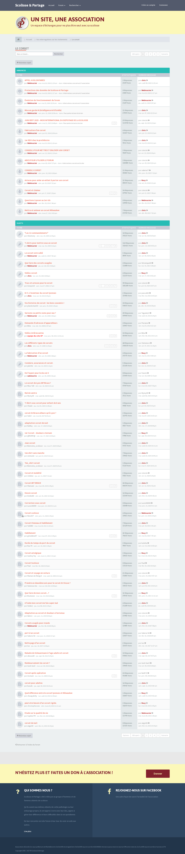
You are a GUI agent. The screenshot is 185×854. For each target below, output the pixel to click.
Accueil (51, 5)
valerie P (145, 170)
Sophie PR (31, 716)
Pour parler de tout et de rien (73, 113)
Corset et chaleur (32, 190)
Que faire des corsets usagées (38, 263)
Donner (158, 773)
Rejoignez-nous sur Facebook (138, 790)
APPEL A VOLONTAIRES (34, 80)
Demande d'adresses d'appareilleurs (40, 323)
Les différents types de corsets (38, 343)
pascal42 (145, 293)
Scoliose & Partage (29, 5)
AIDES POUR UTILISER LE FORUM (39, 160)
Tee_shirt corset (32, 463)
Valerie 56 (31, 636)
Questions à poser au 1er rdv (37, 200)
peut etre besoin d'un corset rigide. (40, 703)
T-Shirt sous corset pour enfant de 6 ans (42, 403)
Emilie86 (30, 496)
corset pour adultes (33, 683)
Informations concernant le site (73, 163)
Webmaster (32, 83)
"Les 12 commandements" (36, 233)
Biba (29, 326)
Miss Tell (30, 386)
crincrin (144, 120)
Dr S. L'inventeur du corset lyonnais (40, 293)
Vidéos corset (30, 273)
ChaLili (29, 406)
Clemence (146, 343)
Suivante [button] (164, 54)
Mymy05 (30, 396)
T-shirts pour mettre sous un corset (40, 243)
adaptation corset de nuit (36, 423)
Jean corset (29, 443)
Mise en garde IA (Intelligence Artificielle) (42, 110)
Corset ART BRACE (32, 483)
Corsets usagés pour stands (37, 623)
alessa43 (31, 656)
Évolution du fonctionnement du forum (42, 100)
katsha (144, 543)
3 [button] (150, 54)
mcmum (30, 676)
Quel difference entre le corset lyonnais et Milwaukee (48, 693)
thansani (30, 486)
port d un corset (31, 633)
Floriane (145, 323)
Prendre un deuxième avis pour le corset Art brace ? (47, 583)
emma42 (30, 456)
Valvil (29, 416)
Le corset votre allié (33, 253)
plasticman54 (32, 306)
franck (144, 373)
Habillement (30, 533)
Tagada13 (145, 313)
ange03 (30, 726)
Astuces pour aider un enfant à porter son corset (46, 180)
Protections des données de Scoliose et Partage (46, 90)
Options (126, 735)
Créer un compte (148, 5)
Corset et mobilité (32, 473)
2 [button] (146, 54)
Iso (28, 646)
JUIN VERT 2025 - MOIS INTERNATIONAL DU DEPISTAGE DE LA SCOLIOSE (56, 120)
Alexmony (31, 236)
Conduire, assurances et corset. (38, 363)
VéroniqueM (146, 263)
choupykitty (32, 696)
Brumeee (31, 596)
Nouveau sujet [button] (24, 62)
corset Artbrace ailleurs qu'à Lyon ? (40, 413)
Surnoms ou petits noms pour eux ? (40, 313)
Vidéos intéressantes (34, 333)
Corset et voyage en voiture (37, 573)
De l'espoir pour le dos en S (36, 373)
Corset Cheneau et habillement (38, 523)
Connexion (163, 5)
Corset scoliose (31, 513)
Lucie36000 (31, 506)
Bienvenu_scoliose (35, 446)
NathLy (30, 426)
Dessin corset (30, 493)
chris (144, 80)
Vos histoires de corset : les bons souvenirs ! (44, 303)
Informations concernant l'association (76, 83)
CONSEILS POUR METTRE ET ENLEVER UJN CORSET (47, 150)
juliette (30, 366)
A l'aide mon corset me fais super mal (41, 603)
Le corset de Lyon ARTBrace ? (37, 383)
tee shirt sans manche (34, 453)
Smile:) (30, 606)
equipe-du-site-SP (35, 336)
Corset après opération (35, 673)
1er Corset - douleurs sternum (38, 433)
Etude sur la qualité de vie (36, 713)
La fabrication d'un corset (36, 353)
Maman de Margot (34, 576)
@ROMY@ (31, 436)
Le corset (22, 48)
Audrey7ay (31, 556)
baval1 (30, 686)
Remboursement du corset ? (37, 663)
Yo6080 (30, 526)
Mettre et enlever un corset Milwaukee (41, 210)
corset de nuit (30, 723)
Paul (29, 566)
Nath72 (144, 673)
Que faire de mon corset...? (36, 593)
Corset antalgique (32, 553)
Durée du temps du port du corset (39, 543)
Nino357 (30, 516)
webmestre (32, 376)
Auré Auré (31, 666)
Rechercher (74, 5)
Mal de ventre (30, 393)
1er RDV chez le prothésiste (36, 140)
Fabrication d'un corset (35, 130)
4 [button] (154, 54)
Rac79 (29, 546)
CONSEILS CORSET (32, 170)
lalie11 (30, 616)
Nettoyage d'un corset (34, 643)
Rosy (144, 180)
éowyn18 (31, 286)
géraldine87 (32, 536)
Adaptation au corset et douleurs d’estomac (44, 613)
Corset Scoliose (31, 563)
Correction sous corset (35, 503)
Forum (61, 5)
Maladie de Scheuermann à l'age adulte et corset (46, 653)
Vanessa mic (32, 586)
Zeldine (30, 476)
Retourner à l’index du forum (28, 744)
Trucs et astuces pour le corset (38, 283)
